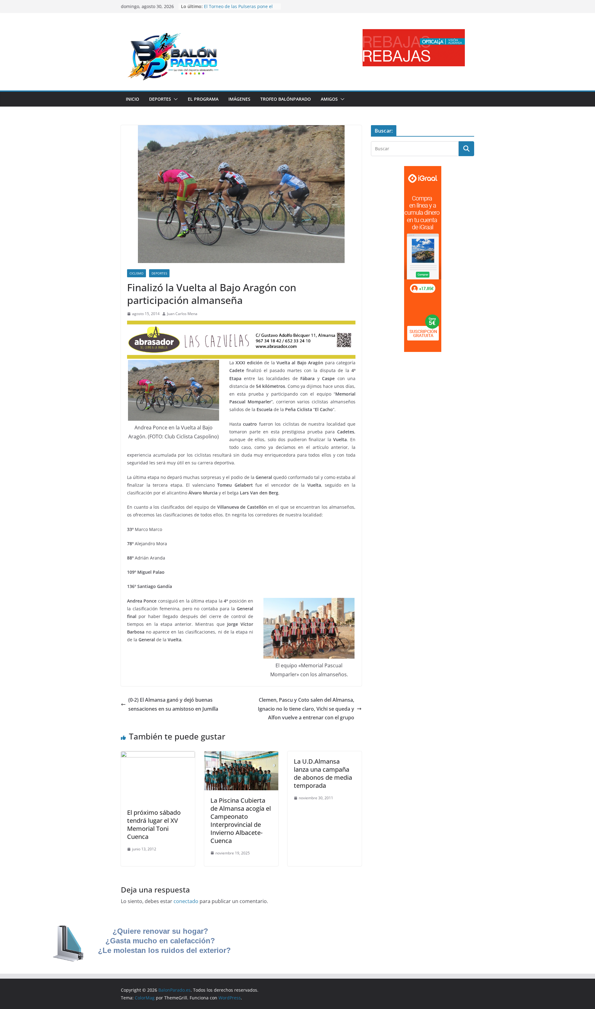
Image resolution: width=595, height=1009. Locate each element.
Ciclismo (136, 273)
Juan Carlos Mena (182, 313)
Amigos (329, 99)
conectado (186, 901)
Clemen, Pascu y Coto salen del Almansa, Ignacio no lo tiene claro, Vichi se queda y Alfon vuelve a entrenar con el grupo (306, 708)
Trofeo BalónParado (285, 99)
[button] (174, 99)
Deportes (160, 99)
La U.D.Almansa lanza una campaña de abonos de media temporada (323, 773)
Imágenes (239, 99)
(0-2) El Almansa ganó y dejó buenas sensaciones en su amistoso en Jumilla (173, 704)
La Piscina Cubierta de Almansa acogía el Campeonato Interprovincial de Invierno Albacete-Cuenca (240, 820)
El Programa (203, 99)
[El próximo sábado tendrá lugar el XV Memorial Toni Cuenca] (158, 755)
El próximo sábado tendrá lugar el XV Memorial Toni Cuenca (154, 824)
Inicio (132, 99)
